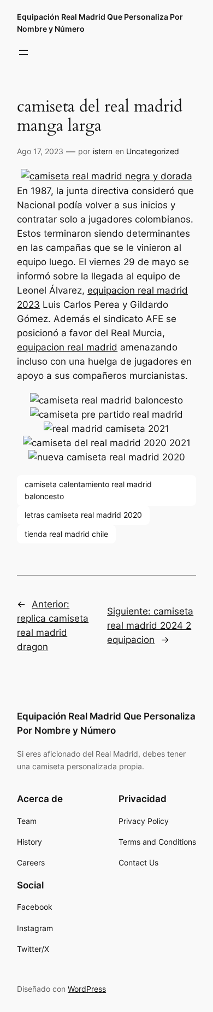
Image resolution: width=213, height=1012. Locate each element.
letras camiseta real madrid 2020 (83, 514)
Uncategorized (152, 151)
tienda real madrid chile (66, 534)
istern (103, 151)
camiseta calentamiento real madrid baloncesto (88, 490)
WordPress (87, 988)
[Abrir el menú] (23, 52)
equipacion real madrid (67, 347)
